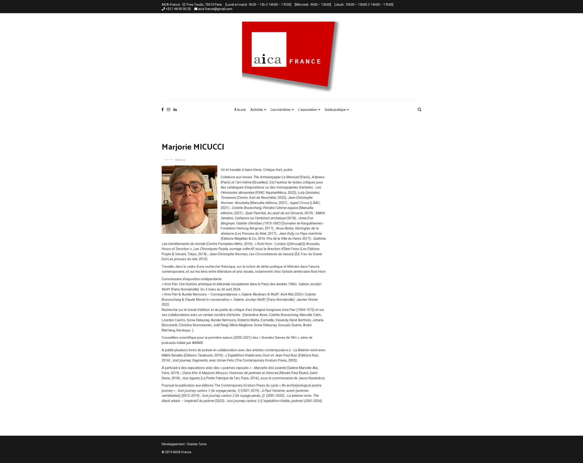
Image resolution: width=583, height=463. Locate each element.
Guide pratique (335, 110)
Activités (257, 110)
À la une (240, 110)
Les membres (281, 110)
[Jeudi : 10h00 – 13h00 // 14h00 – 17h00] (364, 4)
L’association (307, 110)
